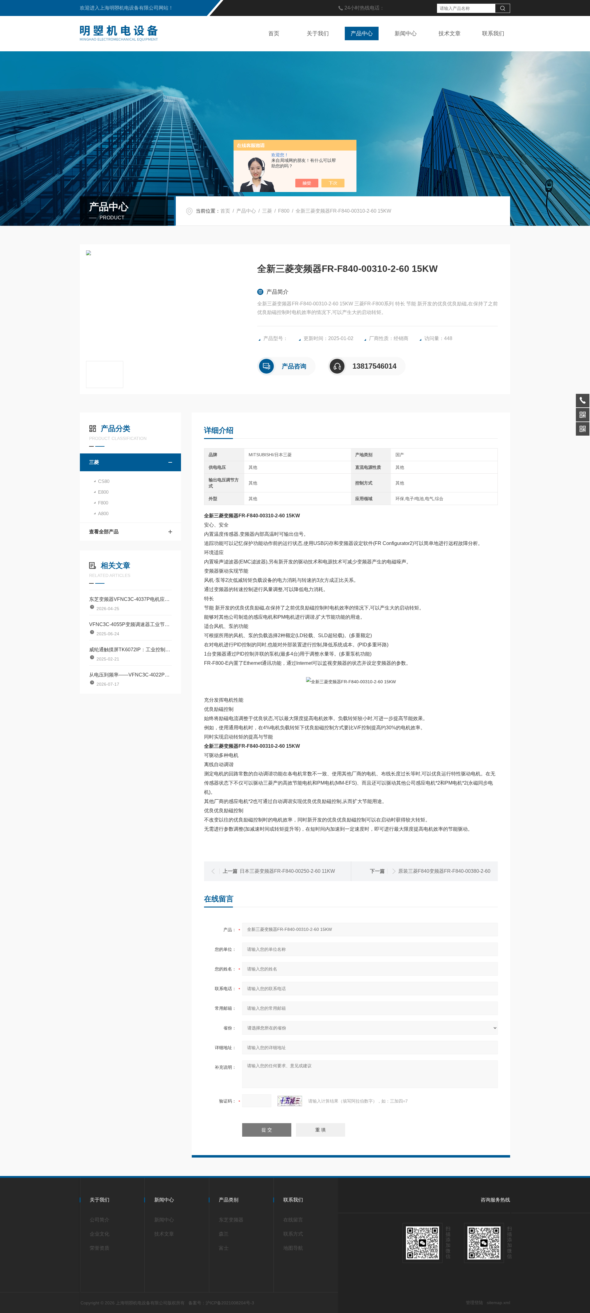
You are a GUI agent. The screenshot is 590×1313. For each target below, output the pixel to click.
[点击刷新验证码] (289, 1101)
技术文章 (450, 33)
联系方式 (293, 1234)
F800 (283, 211)
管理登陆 (474, 1302)
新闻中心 (406, 33)
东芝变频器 (231, 1219)
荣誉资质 (99, 1248)
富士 (224, 1248)
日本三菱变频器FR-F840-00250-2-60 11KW (287, 871)
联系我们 (493, 33)
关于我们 (318, 33)
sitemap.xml (498, 1302)
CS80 (103, 481)
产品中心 (362, 33)
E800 (103, 492)
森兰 (224, 1234)
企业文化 (99, 1234)
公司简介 (99, 1219)
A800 (103, 513)
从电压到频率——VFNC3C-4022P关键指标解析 (130, 674)
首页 (273, 33)
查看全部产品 (104, 531)
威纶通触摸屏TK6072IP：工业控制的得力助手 (130, 649)
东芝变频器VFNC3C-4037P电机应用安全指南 (130, 599)
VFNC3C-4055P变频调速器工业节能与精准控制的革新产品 (130, 624)
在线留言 (293, 1219)
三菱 (267, 211)
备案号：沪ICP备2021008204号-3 (221, 1302)
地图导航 (293, 1248)
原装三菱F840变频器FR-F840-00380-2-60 (444, 871)
